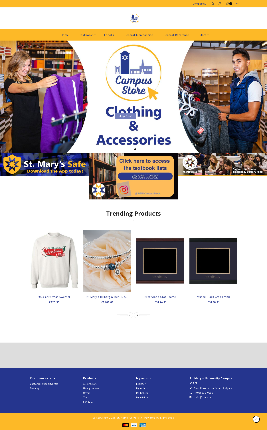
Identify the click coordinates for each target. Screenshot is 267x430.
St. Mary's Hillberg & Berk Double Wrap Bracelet (118, 297)
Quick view (66, 286)
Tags (86, 397)
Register (141, 383)
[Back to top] (256, 419)
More (203, 35)
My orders (142, 388)
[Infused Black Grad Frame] (213, 261)
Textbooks (86, 35)
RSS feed (88, 402)
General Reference (176, 35)
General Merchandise (138, 35)
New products (91, 388)
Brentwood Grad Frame (160, 297)
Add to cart (41, 286)
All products (90, 383)
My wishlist (142, 397)
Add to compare (58, 286)
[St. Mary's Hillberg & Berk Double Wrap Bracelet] (107, 261)
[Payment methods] (125, 425)
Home (65, 35)
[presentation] (130, 315)
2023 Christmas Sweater (54, 297)
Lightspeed (167, 417)
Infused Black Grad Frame (213, 297)
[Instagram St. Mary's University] (144, 355)
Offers (86, 393)
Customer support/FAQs (44, 383)
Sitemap (35, 388)
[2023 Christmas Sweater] (54, 261)
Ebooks (109, 35)
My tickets (142, 393)
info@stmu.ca (203, 397)
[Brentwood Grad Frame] (160, 261)
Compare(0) (200, 3)
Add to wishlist (49, 286)
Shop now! (125, 116)
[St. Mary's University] (134, 18)
